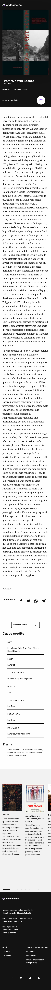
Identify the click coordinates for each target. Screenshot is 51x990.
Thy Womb (10, 164)
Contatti (6, 951)
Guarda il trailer (20, 625)
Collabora (6, 956)
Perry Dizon (33, 648)
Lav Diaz (11, 664)
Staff (4, 947)
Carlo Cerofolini (11, 100)
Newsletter (31, 956)
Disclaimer (30, 951)
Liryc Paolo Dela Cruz (17, 648)
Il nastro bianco (25, 333)
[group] (12, 820)
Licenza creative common (37, 947)
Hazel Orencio (13, 651)
